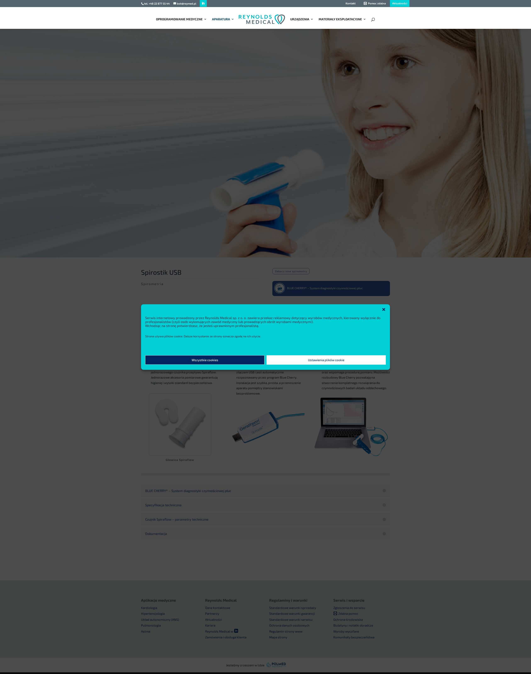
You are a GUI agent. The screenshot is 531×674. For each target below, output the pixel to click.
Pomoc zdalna (377, 3)
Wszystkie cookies (205, 360)
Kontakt (351, 3)
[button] (384, 309)
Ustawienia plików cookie (326, 360)
